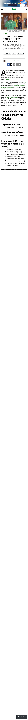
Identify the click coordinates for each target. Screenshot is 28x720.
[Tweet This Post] (11, 64)
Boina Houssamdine (12, 60)
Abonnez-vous (21, 716)
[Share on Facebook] (8, 64)
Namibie (7, 79)
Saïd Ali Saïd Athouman (12, 97)
